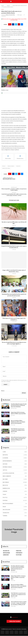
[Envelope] (25, 632)
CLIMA (15, 451)
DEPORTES (15, 454)
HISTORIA (15, 464)
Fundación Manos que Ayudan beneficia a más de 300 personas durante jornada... (14, 294)
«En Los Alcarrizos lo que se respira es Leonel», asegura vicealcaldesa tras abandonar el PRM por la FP (18, 439)
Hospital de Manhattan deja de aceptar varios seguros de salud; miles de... (14, 246)
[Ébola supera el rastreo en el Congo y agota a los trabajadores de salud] (14, 307)
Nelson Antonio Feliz (10, 14)
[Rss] (21, 632)
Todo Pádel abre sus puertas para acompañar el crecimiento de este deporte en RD (18, 430)
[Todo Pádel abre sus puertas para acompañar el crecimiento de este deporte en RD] (5, 431)
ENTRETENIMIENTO (15, 460)
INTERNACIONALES (15, 467)
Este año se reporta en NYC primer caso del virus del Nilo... (14, 222)
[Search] (26, 1)
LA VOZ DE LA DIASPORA (15, 473)
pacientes (18, 166)
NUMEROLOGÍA (15, 488)
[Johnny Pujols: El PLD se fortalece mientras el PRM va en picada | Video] (5, 414)
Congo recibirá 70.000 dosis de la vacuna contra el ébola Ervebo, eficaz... (14, 270)
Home (2, 5)
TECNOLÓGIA (15, 512)
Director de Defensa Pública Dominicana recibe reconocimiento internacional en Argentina (18, 422)
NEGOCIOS (15, 485)
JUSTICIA (15, 470)
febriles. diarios (11, 166)
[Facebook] (2, 632)
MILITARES (15, 479)
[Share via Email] (22, 24)
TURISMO (15, 515)
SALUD (8, 5)
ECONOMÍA (15, 457)
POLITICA (15, 497)
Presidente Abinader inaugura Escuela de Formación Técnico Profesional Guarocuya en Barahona (19, 405)
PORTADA (15, 500)
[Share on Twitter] (16, 24)
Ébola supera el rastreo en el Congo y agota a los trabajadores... (14, 319)
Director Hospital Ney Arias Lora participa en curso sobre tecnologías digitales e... (14, 343)
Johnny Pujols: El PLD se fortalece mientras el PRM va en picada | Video (18, 413)
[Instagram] (11, 632)
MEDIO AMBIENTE (15, 476)
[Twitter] (7, 632)
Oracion (15, 494)
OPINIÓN (15, 491)
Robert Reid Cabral (6, 168)
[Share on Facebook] (13, 24)
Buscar (2, 390)
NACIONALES (15, 482)
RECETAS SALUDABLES (15, 503)
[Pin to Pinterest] (19, 24)
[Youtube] (16, 632)
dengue (3, 166)
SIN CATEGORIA (15, 509)
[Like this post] (10, 24)
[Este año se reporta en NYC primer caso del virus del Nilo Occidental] (14, 211)
